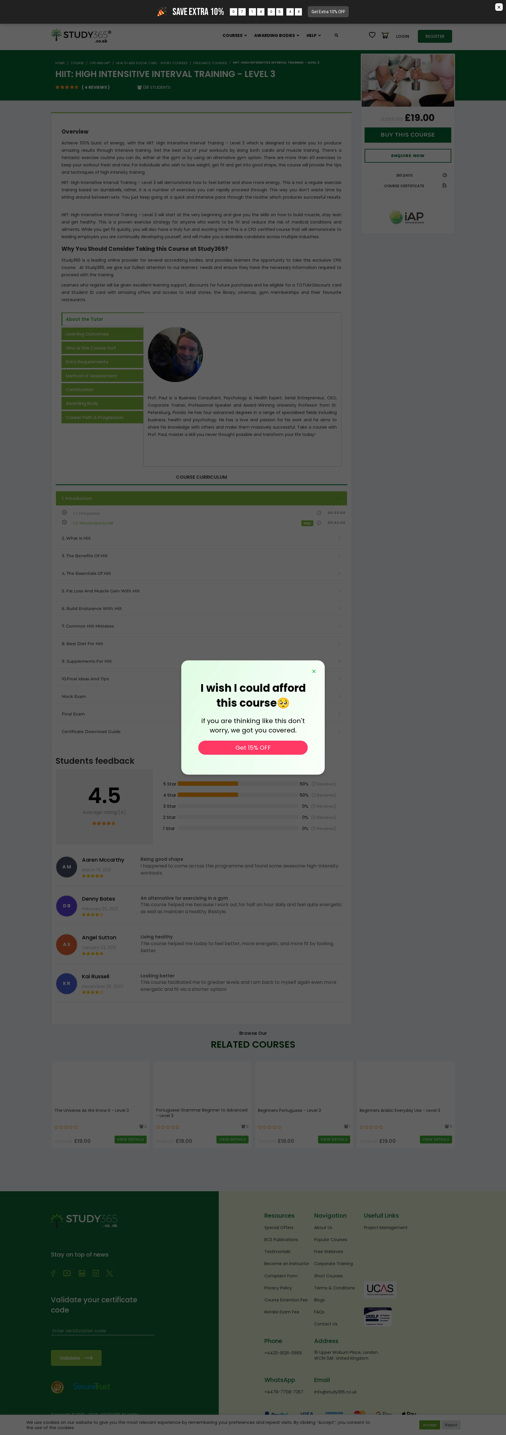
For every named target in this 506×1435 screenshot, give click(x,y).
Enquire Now (408, 155)
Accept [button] (430, 1425)
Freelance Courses (210, 63)
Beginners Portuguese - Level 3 (289, 1110)
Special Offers (278, 1228)
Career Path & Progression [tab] (95, 417)
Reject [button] (451, 1425)
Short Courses (328, 1276)
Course (77, 63)
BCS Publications (281, 1240)
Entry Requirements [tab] (87, 362)
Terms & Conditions (334, 1288)
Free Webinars (328, 1252)
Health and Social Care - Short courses (152, 63)
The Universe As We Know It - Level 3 (91, 1110)
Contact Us (325, 1324)
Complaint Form (281, 1276)
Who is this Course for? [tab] (91, 348)
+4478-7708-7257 (283, 1392)
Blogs (319, 1300)
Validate (70, 1358)
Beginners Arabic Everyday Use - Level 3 (400, 1110)
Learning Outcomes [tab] (87, 334)
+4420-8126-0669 (283, 1353)
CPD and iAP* (100, 63)
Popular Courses (330, 1240)
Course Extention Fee (286, 1300)
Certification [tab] (79, 389)
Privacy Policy (278, 1288)
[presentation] (57, 1104)
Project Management (386, 1228)
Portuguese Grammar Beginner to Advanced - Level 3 (201, 1113)
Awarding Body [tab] (82, 403)
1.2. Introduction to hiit (93, 523)
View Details (130, 1139)
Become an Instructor (286, 1264)
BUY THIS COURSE (408, 135)
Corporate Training (333, 1264)
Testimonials (277, 1252)
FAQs (319, 1312)
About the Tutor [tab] (84, 319)
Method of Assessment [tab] (91, 376)
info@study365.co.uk (335, 1392)
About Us (323, 1228)
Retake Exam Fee (281, 1312)
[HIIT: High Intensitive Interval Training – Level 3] (408, 80)
